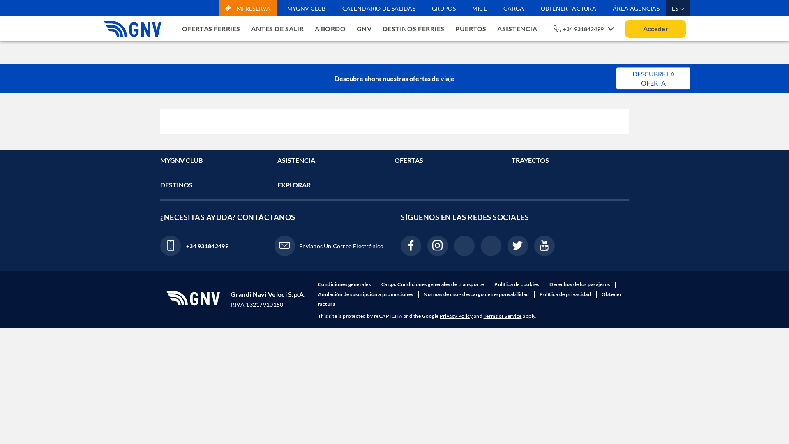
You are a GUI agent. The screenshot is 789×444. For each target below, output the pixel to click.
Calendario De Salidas (378, 8)
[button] (678, 8)
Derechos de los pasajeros (580, 284)
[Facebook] (411, 246)
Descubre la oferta (653, 78)
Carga (513, 8)
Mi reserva (252, 8)
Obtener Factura (569, 8)
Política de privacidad (566, 294)
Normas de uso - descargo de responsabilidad (477, 294)
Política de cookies (517, 284)
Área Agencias (636, 8)
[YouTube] (544, 246)
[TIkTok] (491, 246)
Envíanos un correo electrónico (341, 246)
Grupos (444, 8)
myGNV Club (306, 8)
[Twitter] (518, 246)
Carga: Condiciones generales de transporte (433, 284)
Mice (479, 8)
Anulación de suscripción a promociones (366, 294)
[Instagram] (437, 246)
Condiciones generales (345, 284)
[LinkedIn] (464, 246)
